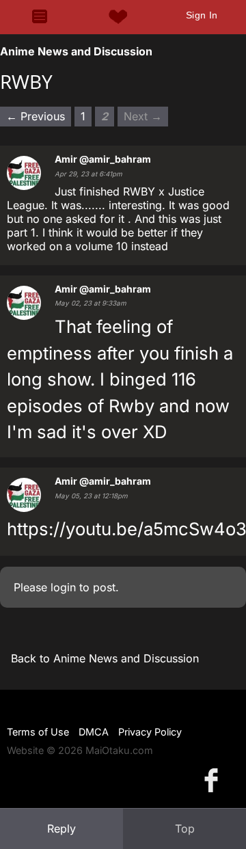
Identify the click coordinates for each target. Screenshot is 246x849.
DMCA (94, 732)
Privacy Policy (150, 732)
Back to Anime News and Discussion (105, 658)
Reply (61, 828)
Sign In (202, 15)
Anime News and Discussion (76, 51)
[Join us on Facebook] (213, 779)
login (63, 587)
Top (185, 828)
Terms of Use (38, 732)
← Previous (35, 116)
